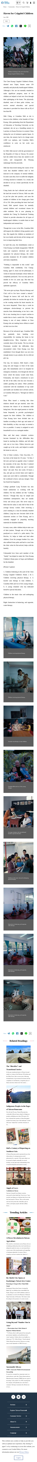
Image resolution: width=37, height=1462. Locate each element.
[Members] (30, 2)
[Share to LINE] (25, 26)
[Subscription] (27, 2)
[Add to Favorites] (29, 26)
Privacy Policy (24, 1452)
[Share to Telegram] (7, 26)
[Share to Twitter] (20, 26)
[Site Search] (23, 2)
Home (4, 6)
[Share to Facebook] (16, 26)
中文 (6, 21)
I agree (18, 1458)
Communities (11, 6)
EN (19, 2)
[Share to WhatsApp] (12, 26)
